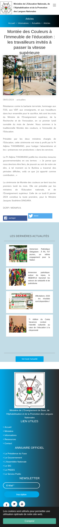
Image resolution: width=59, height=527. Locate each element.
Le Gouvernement (13, 457)
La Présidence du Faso (16, 453)
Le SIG (8, 466)
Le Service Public (13, 474)
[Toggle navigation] (54, 5)
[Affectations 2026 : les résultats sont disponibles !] (21, 300)
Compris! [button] (29, 521)
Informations (10, 435)
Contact (8, 443)
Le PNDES (10, 470)
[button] (15, 218)
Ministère (9, 431)
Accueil (8, 427)
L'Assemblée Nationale (15, 461)
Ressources (10, 439)
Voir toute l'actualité (30, 359)
